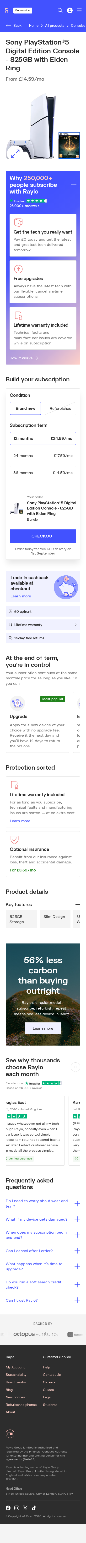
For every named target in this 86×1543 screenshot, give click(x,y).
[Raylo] (8, 10)
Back (17, 25)
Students (50, 1405)
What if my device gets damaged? (37, 1219)
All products (54, 25)
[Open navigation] (79, 10)
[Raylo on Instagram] (16, 1508)
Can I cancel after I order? (29, 1250)
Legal (47, 1397)
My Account (15, 1367)
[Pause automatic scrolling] (75, 1067)
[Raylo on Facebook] (8, 1508)
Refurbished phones (21, 1405)
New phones (15, 1397)
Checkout (43, 536)
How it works (21, 358)
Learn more (20, 820)
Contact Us (52, 1374)
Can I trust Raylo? (22, 1300)
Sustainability (16, 1374)
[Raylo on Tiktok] (34, 1508)
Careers (49, 1382)
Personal (21, 10)
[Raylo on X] (25, 1508)
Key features (19, 904)
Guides (48, 1390)
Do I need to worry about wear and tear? (37, 1203)
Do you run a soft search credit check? (33, 1284)
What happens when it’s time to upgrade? (34, 1266)
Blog (9, 1390)
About (10, 1412)
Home (33, 25)
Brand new (25, 408)
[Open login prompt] (70, 10)
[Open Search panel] (60, 10)
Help (46, 1367)
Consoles (78, 25)
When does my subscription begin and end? (36, 1235)
